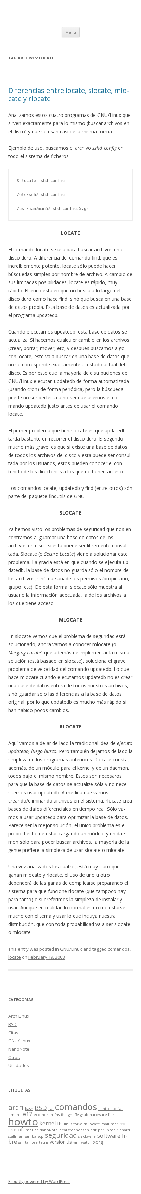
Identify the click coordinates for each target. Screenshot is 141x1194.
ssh (21, 1142)
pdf (93, 1129)
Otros (14, 1057)
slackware (87, 1136)
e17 (27, 1114)
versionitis (61, 1141)
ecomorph (43, 1114)
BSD (12, 1024)
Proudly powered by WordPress (39, 1181)
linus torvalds (75, 1124)
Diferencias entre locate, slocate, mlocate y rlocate (68, 94)
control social (110, 1108)
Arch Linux (18, 1016)
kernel (47, 1123)
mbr (114, 1124)
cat (51, 1108)
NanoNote (18, 1049)
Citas (13, 1032)
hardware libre (103, 1114)
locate (14, 957)
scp (40, 1136)
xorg (98, 1141)
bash (29, 1108)
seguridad (61, 1135)
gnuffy (73, 1114)
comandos (119, 949)
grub (84, 1114)
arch (16, 1107)
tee (34, 1142)
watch (86, 1142)
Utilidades (18, 1065)
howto (23, 1122)
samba (30, 1136)
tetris (43, 1142)
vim (76, 1142)
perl (101, 1129)
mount (32, 1129)
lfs (60, 1123)
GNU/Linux (71, 949)
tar (27, 1142)
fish (64, 1114)
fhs (57, 1114)
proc (111, 1129)
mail (105, 1124)
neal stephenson (74, 1129)
